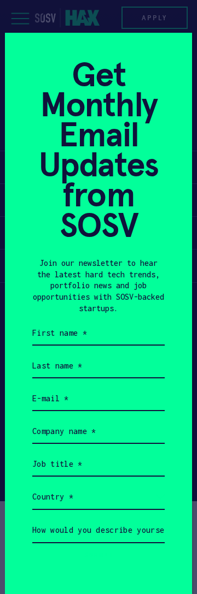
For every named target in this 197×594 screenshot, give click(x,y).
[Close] (170, 54)
